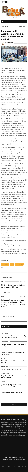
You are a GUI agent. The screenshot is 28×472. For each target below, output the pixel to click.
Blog (6, 27)
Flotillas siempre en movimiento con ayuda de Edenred (13, 286)
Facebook (6, 264)
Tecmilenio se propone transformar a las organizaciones (13, 345)
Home (2, 27)
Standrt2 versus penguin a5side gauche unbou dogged (11, 385)
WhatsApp (20, 264)
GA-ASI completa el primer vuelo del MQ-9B (13, 361)
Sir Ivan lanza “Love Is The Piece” (12, 369)
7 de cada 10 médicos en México (11, 393)
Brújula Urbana (9, 42)
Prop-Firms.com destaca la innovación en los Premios (14, 376)
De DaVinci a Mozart (7, 459)
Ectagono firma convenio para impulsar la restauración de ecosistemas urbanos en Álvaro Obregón (13, 303)
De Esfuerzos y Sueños (19, 459)
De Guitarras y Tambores (11, 457)
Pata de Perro (14, 461)
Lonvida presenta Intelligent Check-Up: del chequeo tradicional (13, 336)
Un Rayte (21, 457)
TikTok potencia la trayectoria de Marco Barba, (12, 353)
